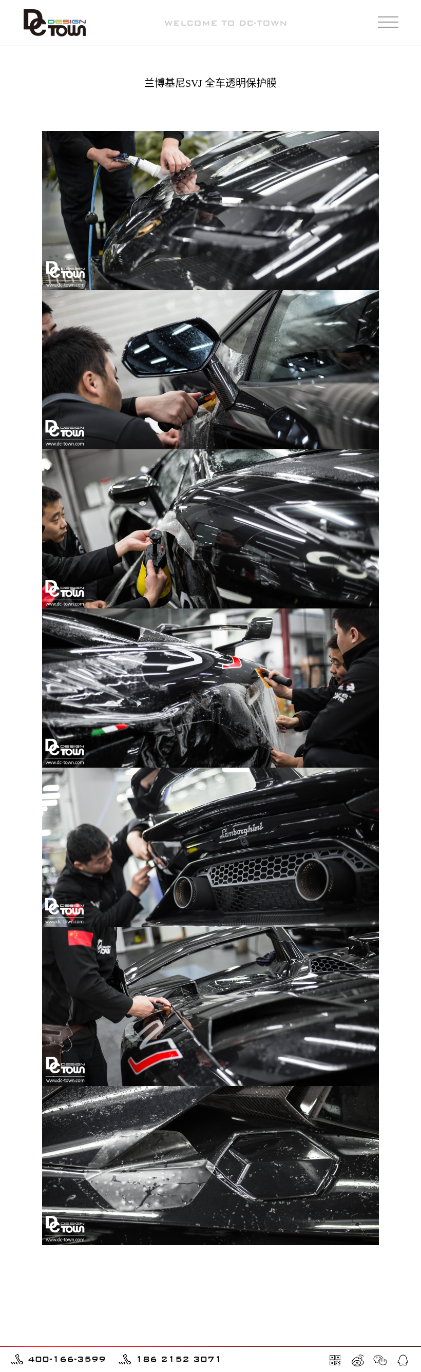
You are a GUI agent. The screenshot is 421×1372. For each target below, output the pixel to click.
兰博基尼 (391, 110)
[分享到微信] (380, 1360)
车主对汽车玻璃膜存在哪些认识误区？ (70, 1340)
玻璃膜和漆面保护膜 (333, 110)
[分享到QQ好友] (403, 1360)
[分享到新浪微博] (358, 1360)
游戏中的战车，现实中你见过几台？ (66, 1325)
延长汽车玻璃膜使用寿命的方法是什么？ (356, 1340)
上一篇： (75, 1275)
